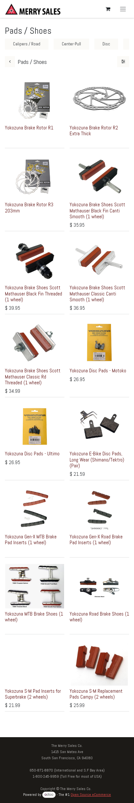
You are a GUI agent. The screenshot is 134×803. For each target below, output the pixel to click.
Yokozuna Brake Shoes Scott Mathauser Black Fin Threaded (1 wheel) (33, 293)
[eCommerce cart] (108, 9)
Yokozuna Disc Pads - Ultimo (32, 453)
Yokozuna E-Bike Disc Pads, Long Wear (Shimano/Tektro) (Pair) (97, 459)
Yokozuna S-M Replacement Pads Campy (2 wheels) (96, 694)
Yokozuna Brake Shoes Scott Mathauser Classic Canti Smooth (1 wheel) (97, 293)
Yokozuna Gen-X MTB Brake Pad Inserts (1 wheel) (31, 539)
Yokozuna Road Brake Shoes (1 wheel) (99, 617)
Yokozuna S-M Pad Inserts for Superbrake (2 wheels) (33, 694)
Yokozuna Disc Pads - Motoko (98, 370)
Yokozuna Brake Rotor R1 (29, 128)
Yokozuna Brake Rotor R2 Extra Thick (94, 131)
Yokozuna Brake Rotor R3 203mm (29, 207)
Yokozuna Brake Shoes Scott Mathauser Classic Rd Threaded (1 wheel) (32, 376)
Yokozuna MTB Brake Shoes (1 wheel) (34, 617)
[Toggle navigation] (123, 9)
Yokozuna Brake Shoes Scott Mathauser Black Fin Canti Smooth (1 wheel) (97, 210)
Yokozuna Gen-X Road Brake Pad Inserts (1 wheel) (96, 539)
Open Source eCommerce (91, 794)
